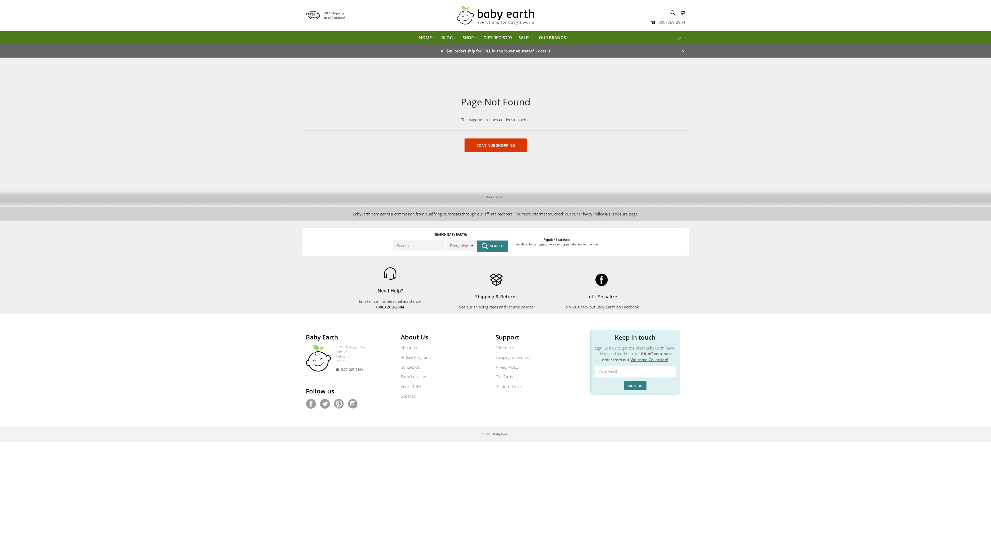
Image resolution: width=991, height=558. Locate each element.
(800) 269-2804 (671, 22)
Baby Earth (501, 434)
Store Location (413, 376)
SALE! (524, 38)
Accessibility (411, 386)
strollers (522, 244)
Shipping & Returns (512, 357)
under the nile (588, 244)
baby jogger (537, 244)
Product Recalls (509, 386)
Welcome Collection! (649, 359)
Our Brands (553, 38)
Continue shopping (495, 145)
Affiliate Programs (416, 357)
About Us (409, 347)
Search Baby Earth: (450, 234)
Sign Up (635, 385)
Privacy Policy (507, 367)
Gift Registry (497, 38)
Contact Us (410, 367)
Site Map (408, 396)
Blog (447, 38)
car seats (554, 244)
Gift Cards (504, 376)
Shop (468, 38)
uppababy (569, 244)
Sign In (681, 37)
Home (426, 38)
